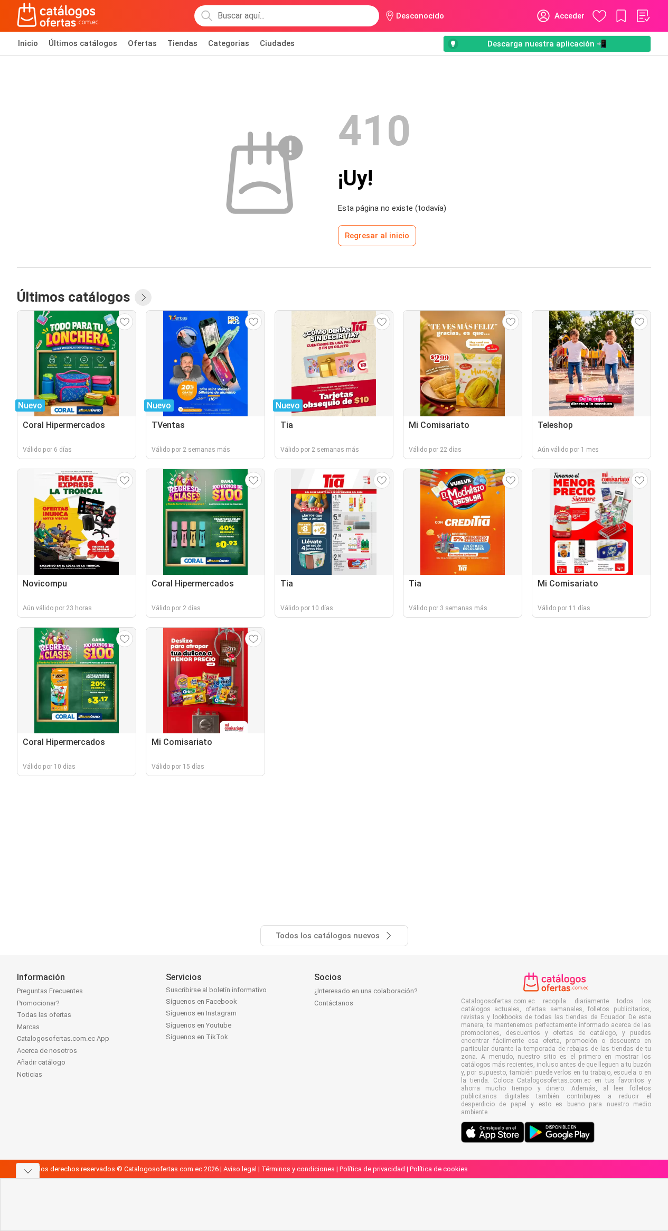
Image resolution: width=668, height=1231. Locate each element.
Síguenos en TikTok (197, 1037)
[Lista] (642, 15)
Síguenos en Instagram (201, 1013)
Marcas (28, 1027)
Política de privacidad (372, 1169)
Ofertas (142, 43)
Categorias (228, 43)
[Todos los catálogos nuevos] (143, 297)
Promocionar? (38, 1003)
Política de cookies (439, 1169)
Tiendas (182, 43)
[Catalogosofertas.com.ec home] (58, 16)
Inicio (28, 43)
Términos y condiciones (298, 1169)
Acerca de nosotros (47, 1051)
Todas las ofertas (44, 1015)
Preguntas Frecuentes (50, 991)
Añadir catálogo (41, 1062)
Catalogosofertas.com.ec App (63, 1038)
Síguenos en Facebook (201, 1001)
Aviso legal (240, 1169)
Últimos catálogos (83, 43)
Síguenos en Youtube (198, 1025)
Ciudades (277, 43)
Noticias (29, 1074)
